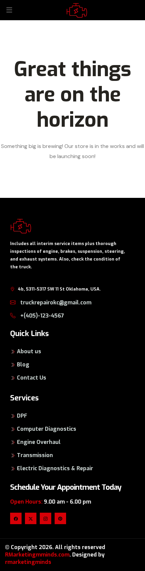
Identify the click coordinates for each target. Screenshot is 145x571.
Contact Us (31, 377)
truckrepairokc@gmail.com (55, 302)
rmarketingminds (28, 562)
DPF (22, 415)
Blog (23, 364)
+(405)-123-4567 (41, 315)
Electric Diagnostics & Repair (55, 468)
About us (29, 351)
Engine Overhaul (39, 442)
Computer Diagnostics (46, 428)
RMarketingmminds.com (37, 554)
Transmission (35, 455)
